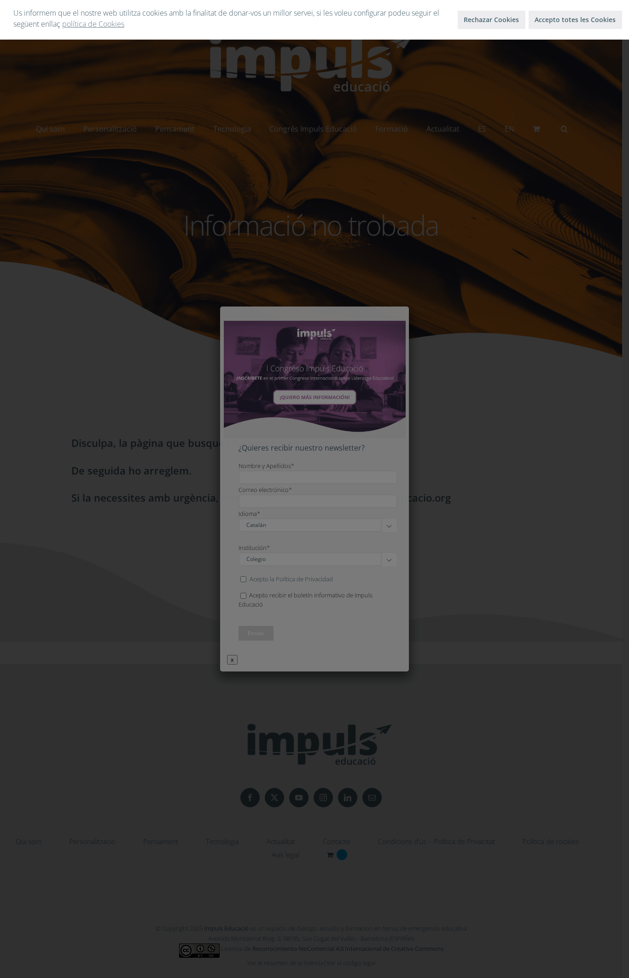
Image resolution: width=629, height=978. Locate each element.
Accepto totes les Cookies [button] (575, 19)
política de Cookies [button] (93, 24)
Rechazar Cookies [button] (491, 19)
